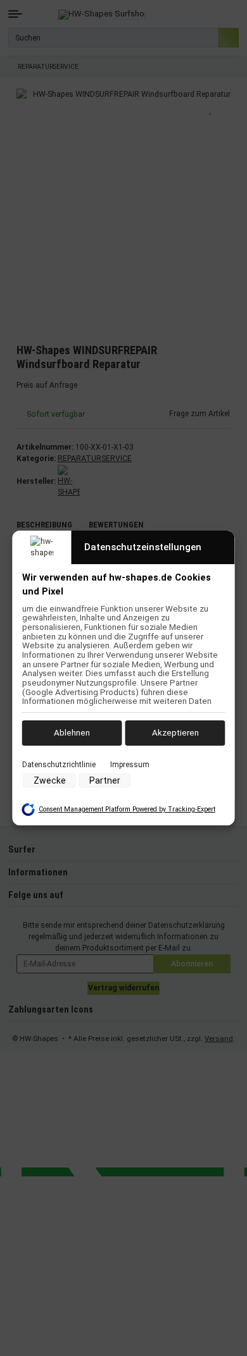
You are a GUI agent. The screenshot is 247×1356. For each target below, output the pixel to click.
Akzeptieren (175, 732)
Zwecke (50, 780)
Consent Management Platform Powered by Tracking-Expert (127, 809)
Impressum (129, 764)
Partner (104, 780)
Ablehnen (72, 732)
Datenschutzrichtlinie (59, 764)
